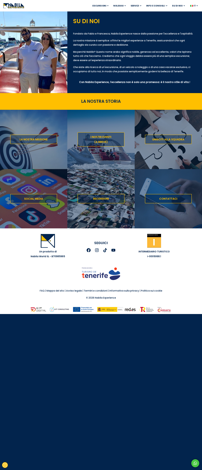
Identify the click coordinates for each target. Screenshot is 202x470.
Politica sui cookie (151, 290)
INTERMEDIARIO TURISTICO (154, 251)
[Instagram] (97, 250)
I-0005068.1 (154, 256)
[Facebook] (89, 250)
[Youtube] (113, 250)
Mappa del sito (55, 290)
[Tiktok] (105, 250)
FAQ (42, 290)
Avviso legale (74, 290)
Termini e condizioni (95, 290)
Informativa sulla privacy (124, 290)
